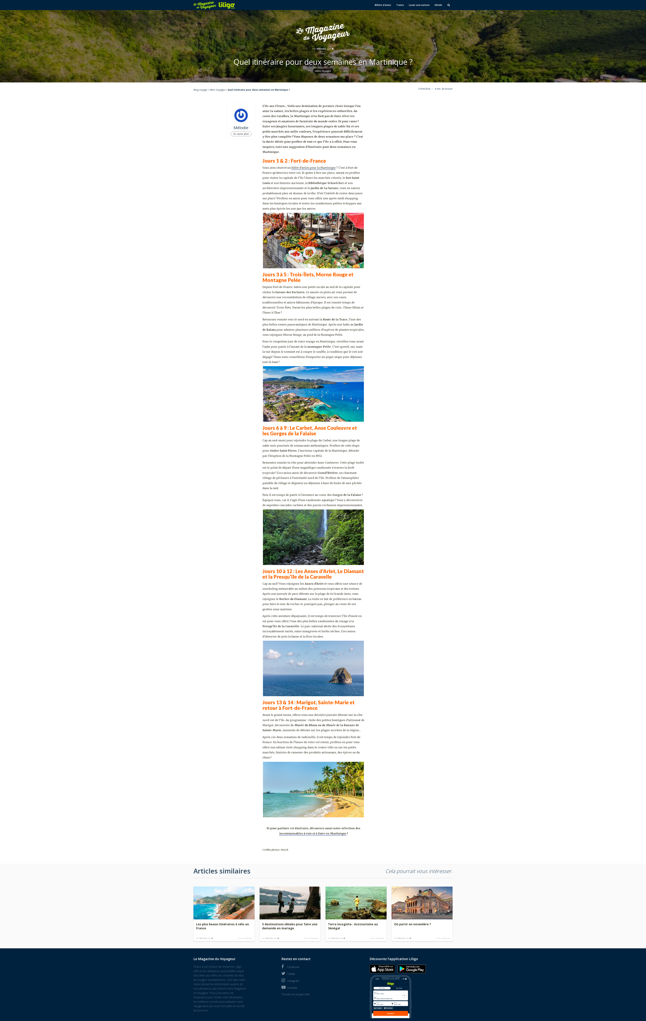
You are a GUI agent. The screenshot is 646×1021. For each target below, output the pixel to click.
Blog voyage (200, 89)
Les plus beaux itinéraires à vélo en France (222, 926)
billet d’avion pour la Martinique (314, 167)
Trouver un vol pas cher (295, 994)
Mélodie (321, 48)
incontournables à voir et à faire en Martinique (312, 833)
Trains (400, 5)
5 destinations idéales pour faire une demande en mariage (289, 926)
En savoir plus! (241, 133)
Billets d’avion (383, 5)
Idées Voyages (323, 70)
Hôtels (438, 5)
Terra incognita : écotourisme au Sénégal (353, 926)
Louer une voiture (419, 5)
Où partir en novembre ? (412, 924)
